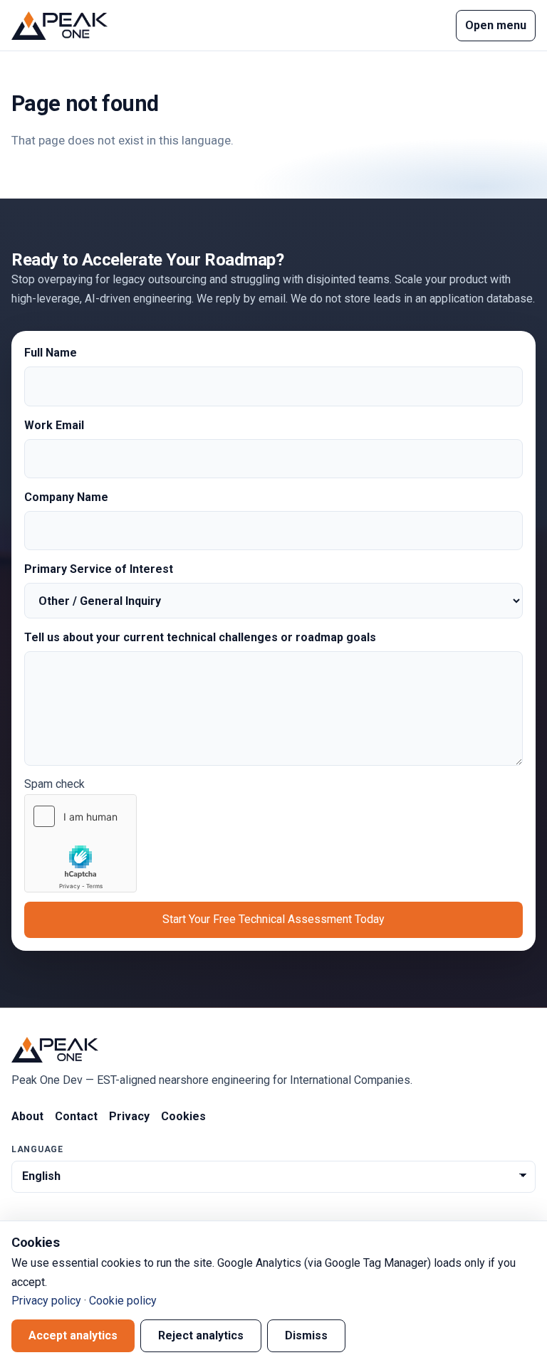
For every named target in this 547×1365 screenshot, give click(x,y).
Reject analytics (201, 1335)
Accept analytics (73, 1335)
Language (37, 1149)
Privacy (129, 1116)
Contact (76, 1116)
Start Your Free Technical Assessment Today (273, 919)
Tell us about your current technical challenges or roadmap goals (200, 637)
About (27, 1116)
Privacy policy (46, 1300)
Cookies (183, 1116)
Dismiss (306, 1335)
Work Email (54, 425)
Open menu (495, 25)
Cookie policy (123, 1300)
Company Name (66, 497)
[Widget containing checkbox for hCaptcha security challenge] (80, 843)
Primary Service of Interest (98, 569)
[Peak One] (59, 25)
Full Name (50, 352)
